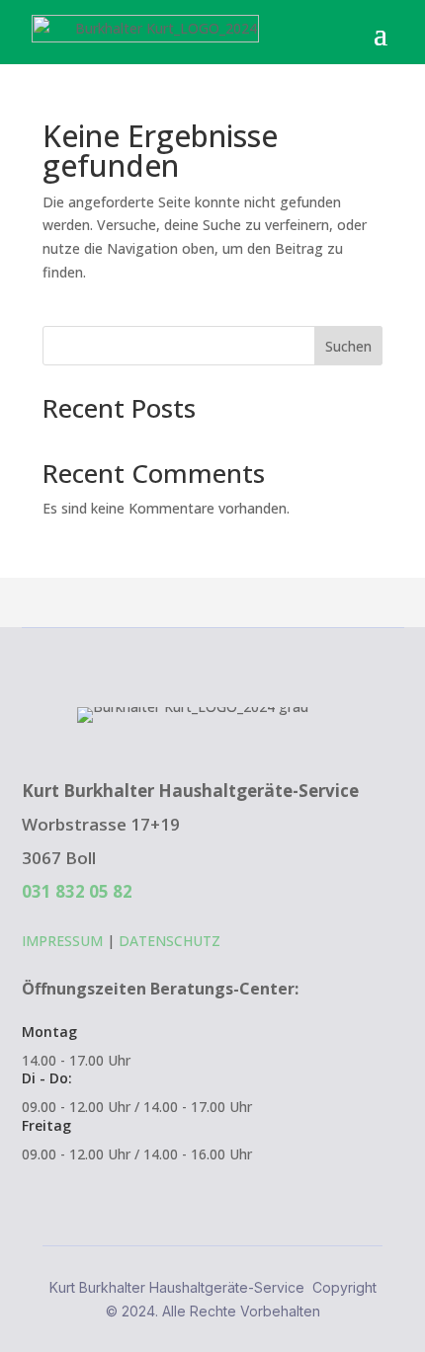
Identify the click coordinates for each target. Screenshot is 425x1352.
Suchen (348, 346)
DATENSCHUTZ (169, 940)
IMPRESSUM (62, 940)
